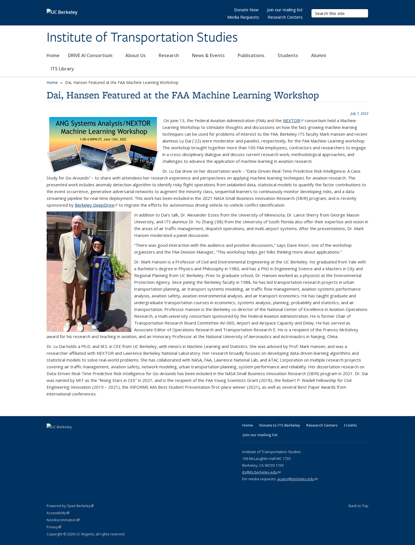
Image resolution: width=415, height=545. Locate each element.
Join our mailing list (285, 9)
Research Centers (285, 17)
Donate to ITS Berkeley (279, 425)
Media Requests (243, 17)
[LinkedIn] (73, 436)
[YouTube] (84, 436)
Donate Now (246, 9)
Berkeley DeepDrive (96, 205)
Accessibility (58, 513)
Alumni (319, 55)
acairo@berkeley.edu (297, 478)
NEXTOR (293, 120)
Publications (252, 55)
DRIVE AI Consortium (90, 55)
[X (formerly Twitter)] (62, 436)
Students (288, 55)
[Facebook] (51, 436)
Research (169, 55)
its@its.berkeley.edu (261, 472)
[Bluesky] (106, 436)
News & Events (209, 55)
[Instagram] (95, 436)
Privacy (54, 527)
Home (53, 55)
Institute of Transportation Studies (142, 37)
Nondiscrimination (63, 520)
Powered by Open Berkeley (70, 505)
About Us (136, 55)
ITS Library (63, 69)
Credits (350, 425)
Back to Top (358, 505)
